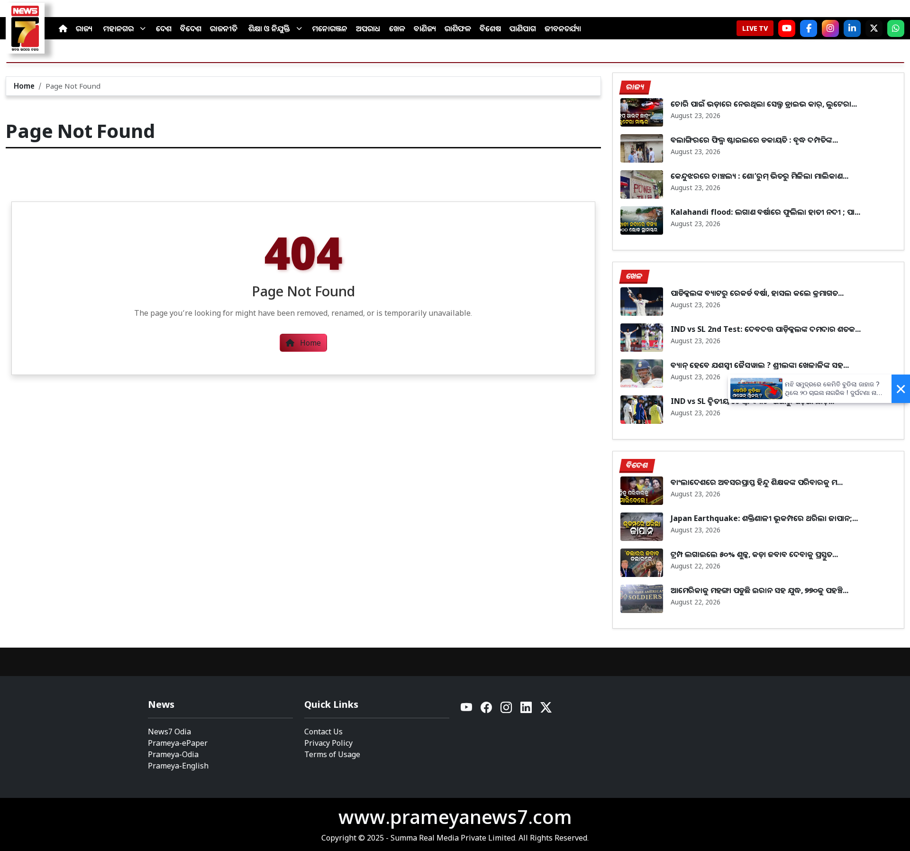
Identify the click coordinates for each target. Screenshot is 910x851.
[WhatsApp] (895, 28)
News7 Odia (169, 731)
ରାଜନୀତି (223, 28)
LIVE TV (755, 28)
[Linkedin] (526, 710)
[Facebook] (808, 28)
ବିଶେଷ (490, 28)
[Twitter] (546, 710)
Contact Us (323, 731)
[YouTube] (467, 710)
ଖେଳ (397, 28)
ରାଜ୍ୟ (84, 28)
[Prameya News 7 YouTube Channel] (786, 28)
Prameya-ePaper (178, 743)
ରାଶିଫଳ (458, 28)
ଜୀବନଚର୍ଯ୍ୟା (563, 28)
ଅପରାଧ (368, 28)
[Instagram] (830, 28)
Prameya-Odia (173, 754)
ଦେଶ (164, 28)
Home (24, 86)
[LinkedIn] (852, 28)
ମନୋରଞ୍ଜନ (329, 28)
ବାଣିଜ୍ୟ (425, 28)
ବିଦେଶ (190, 28)
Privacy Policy (328, 743)
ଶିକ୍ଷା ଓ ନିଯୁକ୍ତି (269, 28)
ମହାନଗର (118, 28)
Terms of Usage (332, 754)
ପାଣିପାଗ (523, 28)
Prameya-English (178, 765)
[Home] (63, 28)
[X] (874, 28)
